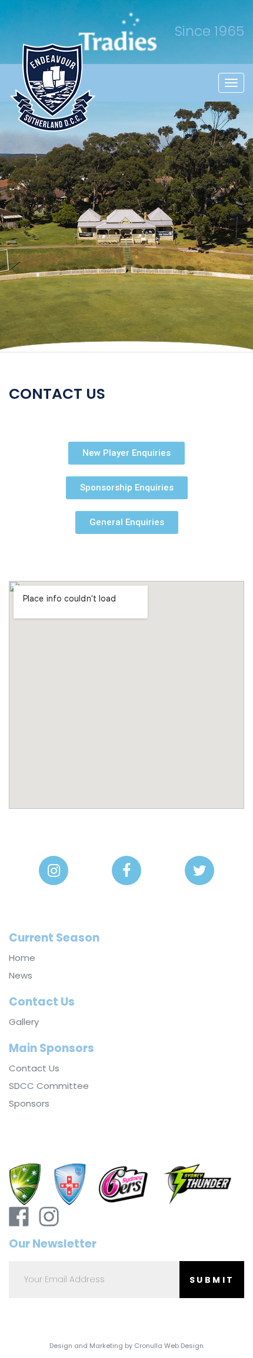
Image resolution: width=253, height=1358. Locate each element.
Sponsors (29, 1103)
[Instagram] (53, 870)
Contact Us (34, 1068)
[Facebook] (126, 870)
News (20, 975)
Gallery (24, 1022)
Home (22, 958)
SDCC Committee (49, 1086)
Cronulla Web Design (169, 1345)
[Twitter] (199, 870)
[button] (126, 453)
